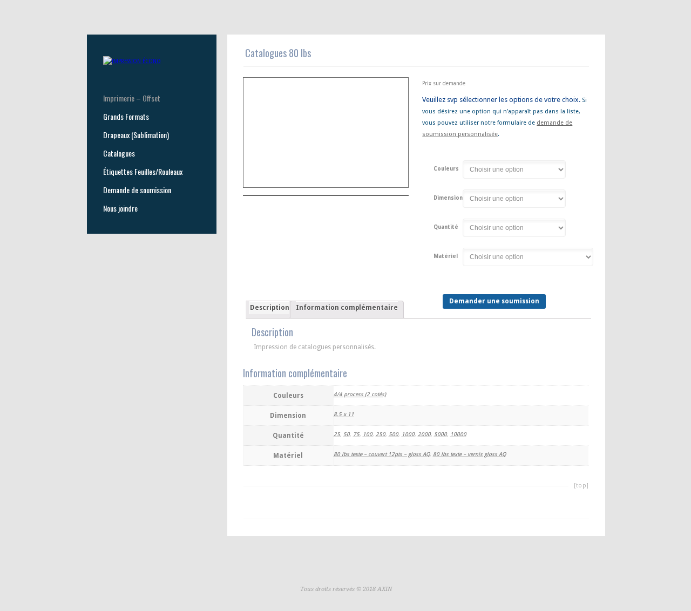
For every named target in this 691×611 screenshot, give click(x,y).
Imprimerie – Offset (131, 98)
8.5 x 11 (344, 414)
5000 (440, 434)
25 (337, 434)
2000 (424, 434)
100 (367, 434)
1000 (408, 434)
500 (393, 434)
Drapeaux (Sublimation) (136, 135)
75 (356, 434)
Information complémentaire (347, 307)
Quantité (445, 227)
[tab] (269, 310)
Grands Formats (126, 116)
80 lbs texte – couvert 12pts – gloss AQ (382, 454)
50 (346, 434)
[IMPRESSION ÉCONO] (132, 61)
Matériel (445, 256)
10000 (458, 434)
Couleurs (446, 169)
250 (380, 434)
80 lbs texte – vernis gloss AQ (469, 454)
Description (269, 307)
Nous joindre (120, 208)
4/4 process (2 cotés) (360, 394)
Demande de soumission (137, 190)
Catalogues (119, 153)
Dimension (448, 198)
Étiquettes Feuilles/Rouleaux (142, 171)
